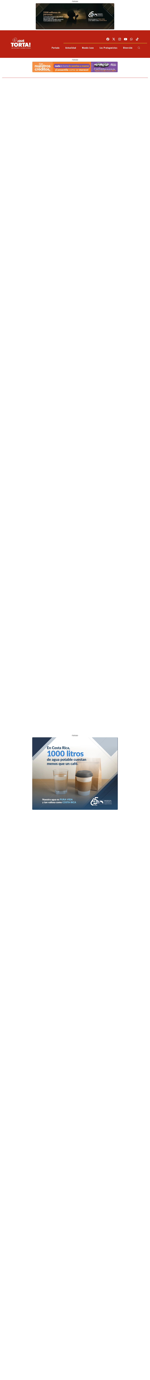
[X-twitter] (114, 39)
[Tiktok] (137, 39)
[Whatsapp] (131, 39)
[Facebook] (108, 39)
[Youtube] (125, 39)
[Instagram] (120, 39)
